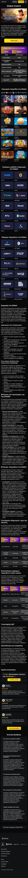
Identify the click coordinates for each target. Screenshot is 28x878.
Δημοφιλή (3, 92)
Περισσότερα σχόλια (14, 728)
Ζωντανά (10, 92)
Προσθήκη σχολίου (14, 679)
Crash (16, 92)
